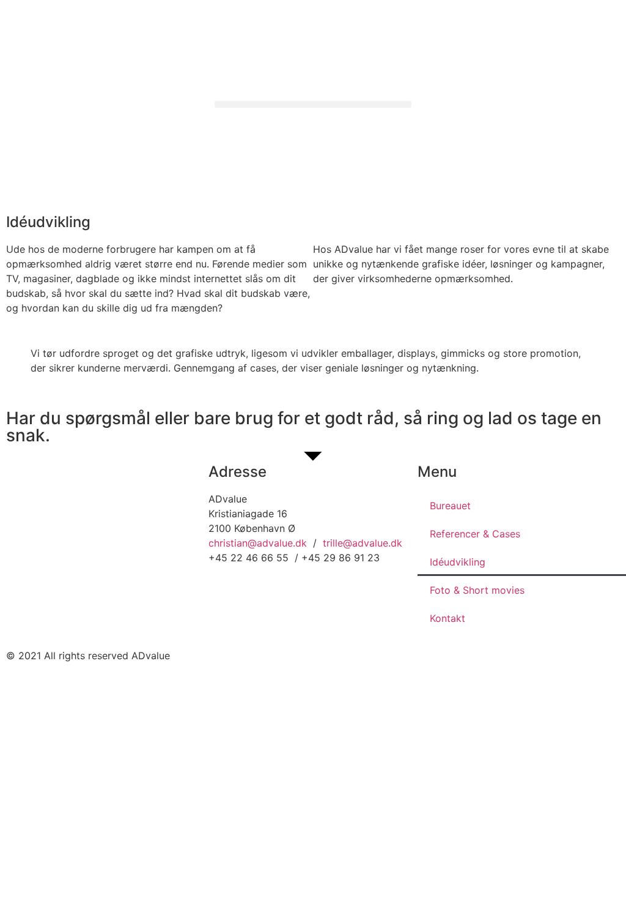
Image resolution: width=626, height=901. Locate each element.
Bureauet (450, 505)
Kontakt (447, 618)
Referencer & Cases (475, 534)
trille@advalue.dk (362, 543)
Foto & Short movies (477, 590)
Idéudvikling (457, 562)
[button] (313, 104)
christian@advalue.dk (257, 543)
